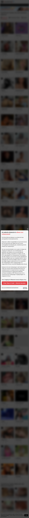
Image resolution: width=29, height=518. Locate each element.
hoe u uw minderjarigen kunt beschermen (10, 287)
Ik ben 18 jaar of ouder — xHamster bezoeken (14, 283)
